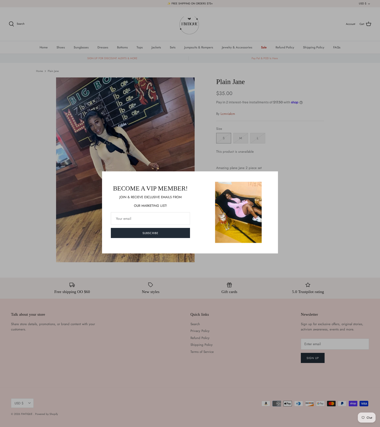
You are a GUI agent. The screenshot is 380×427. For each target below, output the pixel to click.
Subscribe (150, 233)
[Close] (272, 177)
